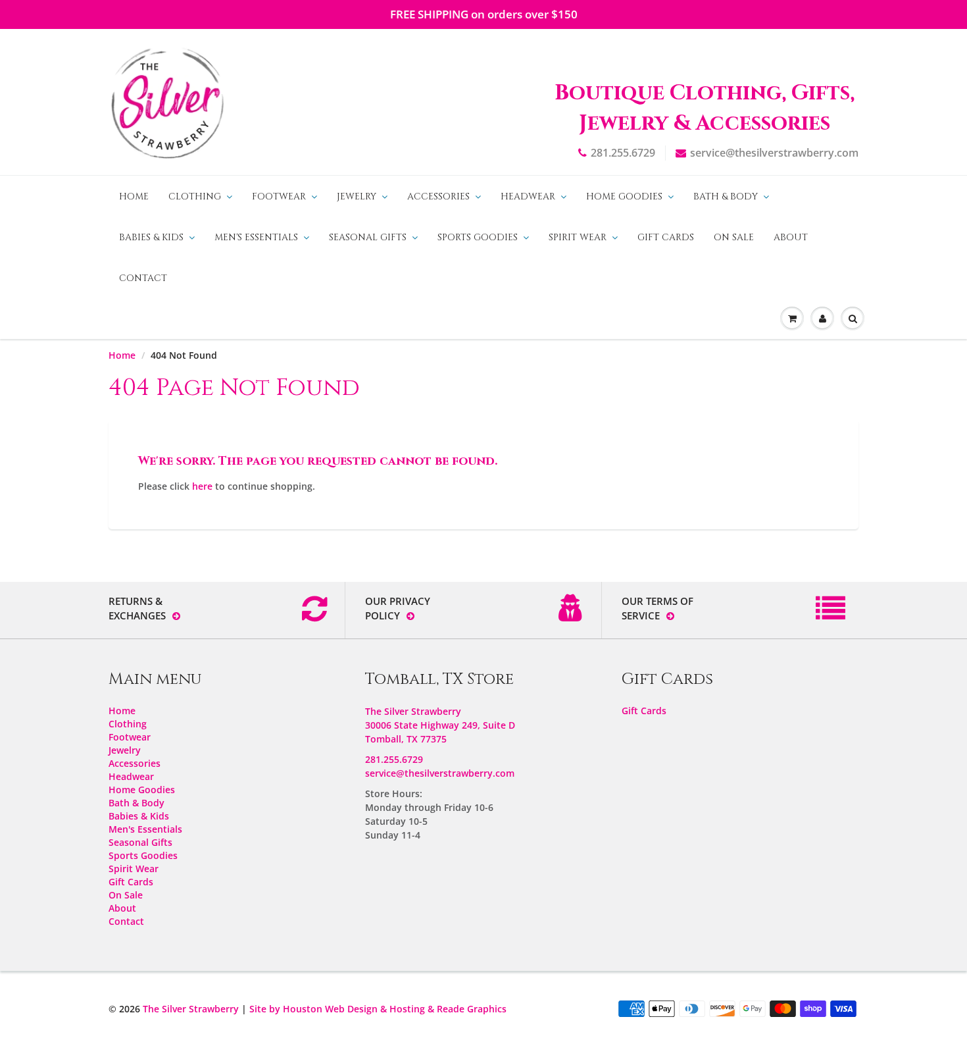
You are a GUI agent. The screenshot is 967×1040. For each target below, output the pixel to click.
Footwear (279, 196)
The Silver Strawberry (191, 1008)
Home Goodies (624, 196)
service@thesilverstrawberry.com (774, 152)
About (791, 237)
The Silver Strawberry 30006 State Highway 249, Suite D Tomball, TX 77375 (440, 725)
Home (134, 196)
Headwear (528, 196)
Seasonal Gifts (368, 237)
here (202, 486)
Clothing (194, 196)
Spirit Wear (578, 237)
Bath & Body (725, 196)
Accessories (438, 196)
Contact (143, 278)
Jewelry (356, 196)
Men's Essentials (256, 237)
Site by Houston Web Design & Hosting (337, 1008)
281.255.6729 (623, 152)
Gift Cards (665, 237)
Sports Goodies (477, 237)
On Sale (734, 237)
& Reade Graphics (467, 1008)
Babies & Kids (151, 237)
